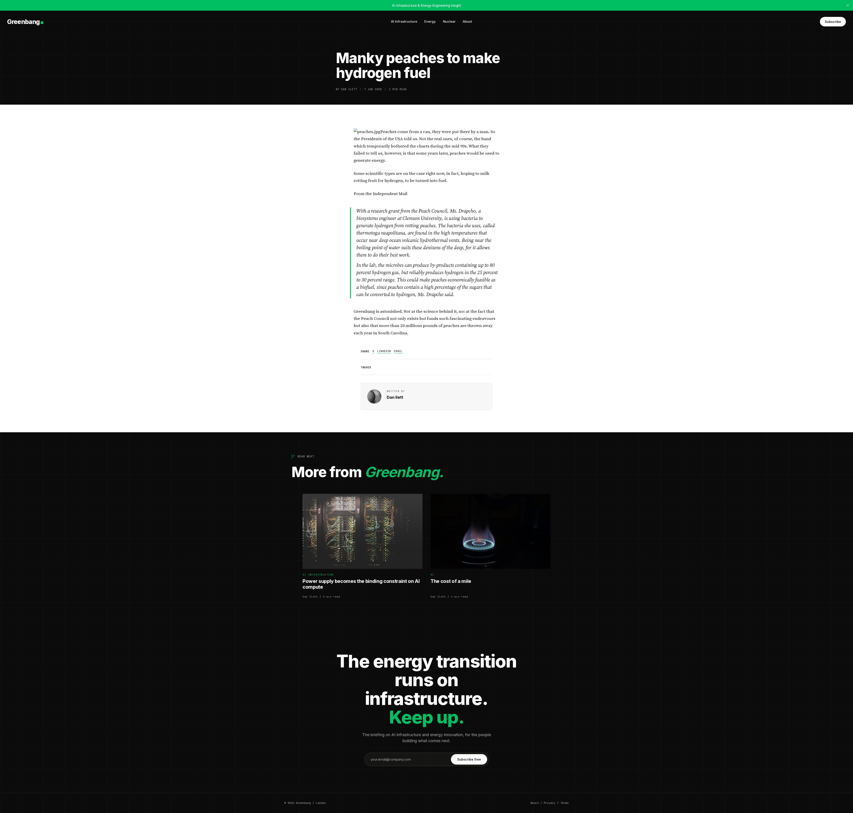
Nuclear (449, 21)
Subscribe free (469, 759)
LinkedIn (384, 351)
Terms (564, 803)
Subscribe (833, 22)
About (467, 21)
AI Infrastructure (404, 21)
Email (398, 351)
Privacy (549, 803)
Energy (430, 21)
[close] (847, 5)
